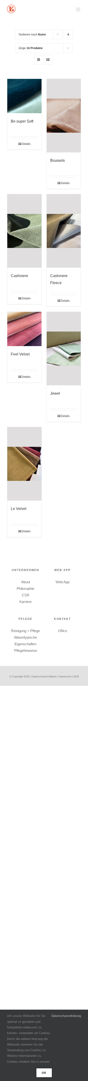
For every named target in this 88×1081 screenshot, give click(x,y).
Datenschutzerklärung (66, 1016)
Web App (62, 582)
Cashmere (19, 276)
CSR (25, 595)
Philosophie (25, 589)
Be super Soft (22, 121)
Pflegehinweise (25, 650)
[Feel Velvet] (24, 329)
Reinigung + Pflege (25, 631)
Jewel (55, 393)
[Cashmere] (24, 231)
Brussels (57, 160)
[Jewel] (64, 348)
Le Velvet (18, 509)
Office (62, 631)
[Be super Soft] (24, 96)
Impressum (65, 676)
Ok (44, 1072)
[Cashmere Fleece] (64, 231)
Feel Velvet (20, 354)
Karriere (25, 602)
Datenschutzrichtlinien (44, 676)
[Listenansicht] (48, 59)
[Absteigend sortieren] (68, 34)
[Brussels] (64, 115)
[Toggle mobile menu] (78, 9)
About (25, 582)
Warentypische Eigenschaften (25, 640)
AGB (76, 676)
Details (26, 144)
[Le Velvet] (24, 464)
